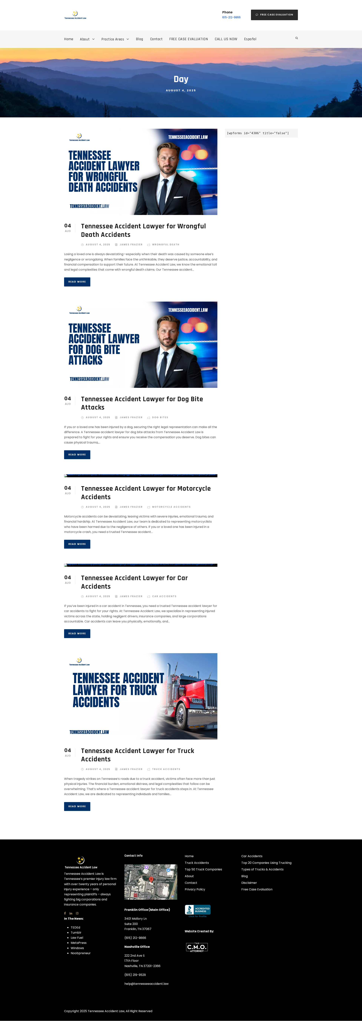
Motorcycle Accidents (171, 506)
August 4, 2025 (98, 244)
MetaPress (79, 943)
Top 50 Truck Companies (203, 869)
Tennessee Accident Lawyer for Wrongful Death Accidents (143, 230)
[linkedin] (71, 913)
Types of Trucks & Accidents (262, 869)
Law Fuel (77, 938)
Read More (77, 281)
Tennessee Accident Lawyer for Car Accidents (134, 582)
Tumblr (76, 932)
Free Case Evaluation (276, 14)
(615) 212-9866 (135, 938)
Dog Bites (160, 417)
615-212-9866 (231, 17)
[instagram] (77, 913)
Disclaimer (249, 883)
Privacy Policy (195, 889)
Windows (77, 948)
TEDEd (75, 927)
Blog (139, 39)
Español (250, 39)
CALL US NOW (226, 39)
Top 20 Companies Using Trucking (266, 863)
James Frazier (131, 244)
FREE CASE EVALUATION (188, 39)
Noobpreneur (81, 953)
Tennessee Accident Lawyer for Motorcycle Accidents (146, 492)
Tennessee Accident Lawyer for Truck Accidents (137, 755)
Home (68, 39)
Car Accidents (164, 596)
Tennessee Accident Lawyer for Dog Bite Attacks (142, 403)
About (85, 39)
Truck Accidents (166, 769)
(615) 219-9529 (135, 975)
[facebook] (65, 913)
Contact (156, 39)
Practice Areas (112, 39)
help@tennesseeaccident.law (146, 984)
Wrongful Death (165, 244)
